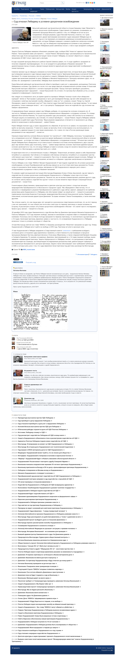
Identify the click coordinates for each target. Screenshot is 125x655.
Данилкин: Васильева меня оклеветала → (33, 592)
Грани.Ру (15, 16)
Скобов (16, 9)
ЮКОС (38, 16)
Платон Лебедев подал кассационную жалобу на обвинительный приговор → (46, 604)
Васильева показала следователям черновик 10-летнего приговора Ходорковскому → (50, 464)
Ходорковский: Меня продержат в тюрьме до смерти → (39, 627)
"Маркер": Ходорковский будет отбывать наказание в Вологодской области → (47, 458)
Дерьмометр (106, 9)
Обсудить (94, 254)
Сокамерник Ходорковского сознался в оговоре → (36, 525)
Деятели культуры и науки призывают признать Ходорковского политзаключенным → (50, 636)
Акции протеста (75, 10)
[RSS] (90, 2)
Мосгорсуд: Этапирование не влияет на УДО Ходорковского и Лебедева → (46, 444)
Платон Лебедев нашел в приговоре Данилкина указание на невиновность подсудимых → (51, 552)
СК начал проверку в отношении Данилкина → (35, 482)
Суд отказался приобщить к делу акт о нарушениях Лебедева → (42, 424)
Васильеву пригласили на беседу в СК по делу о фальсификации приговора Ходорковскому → (53, 467)
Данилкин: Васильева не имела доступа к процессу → (38, 558)
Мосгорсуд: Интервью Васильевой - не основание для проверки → (42, 531)
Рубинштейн (50, 9)
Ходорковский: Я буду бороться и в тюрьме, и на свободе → (40, 601)
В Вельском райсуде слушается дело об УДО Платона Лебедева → (43, 429)
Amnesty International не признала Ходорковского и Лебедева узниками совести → (49, 514)
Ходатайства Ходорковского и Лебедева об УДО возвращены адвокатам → (46, 485)
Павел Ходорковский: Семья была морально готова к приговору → (43, 616)
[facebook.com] (86, 2)
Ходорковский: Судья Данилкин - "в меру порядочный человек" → (42, 511)
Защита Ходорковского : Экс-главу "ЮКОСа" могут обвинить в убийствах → (46, 607)
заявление (66, 230)
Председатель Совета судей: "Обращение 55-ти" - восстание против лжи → (46, 549)
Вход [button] (109, 2)
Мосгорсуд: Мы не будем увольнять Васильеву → (36, 590)
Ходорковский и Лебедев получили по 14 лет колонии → (39, 622)
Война (68, 9)
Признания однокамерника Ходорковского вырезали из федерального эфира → (47, 496)
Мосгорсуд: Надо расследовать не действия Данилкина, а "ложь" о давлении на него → (50, 517)
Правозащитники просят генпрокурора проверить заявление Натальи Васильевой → (49, 587)
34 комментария (82, 254)
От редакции (33, 10)
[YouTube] (92, 2)
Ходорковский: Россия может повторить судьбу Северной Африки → (44, 461)
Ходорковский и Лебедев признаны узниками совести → (39, 502)
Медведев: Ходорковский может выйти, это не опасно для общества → (44, 453)
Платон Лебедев (52, 18)
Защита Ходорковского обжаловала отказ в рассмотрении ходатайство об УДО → (48, 438)
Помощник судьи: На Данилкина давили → (33, 595)
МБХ (24, 249)
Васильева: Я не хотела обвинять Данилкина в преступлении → (41, 572)
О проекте (16, 648)
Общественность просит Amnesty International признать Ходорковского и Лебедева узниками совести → (57, 543)
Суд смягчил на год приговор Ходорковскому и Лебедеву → (40, 505)
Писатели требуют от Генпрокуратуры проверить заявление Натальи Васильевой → (49, 581)
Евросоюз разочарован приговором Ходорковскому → (38, 499)
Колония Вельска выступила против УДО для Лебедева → (39, 426)
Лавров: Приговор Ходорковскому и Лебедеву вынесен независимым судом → (47, 610)
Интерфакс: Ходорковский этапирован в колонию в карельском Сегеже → (45, 456)
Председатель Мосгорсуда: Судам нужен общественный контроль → (44, 537)
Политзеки (24, 18)
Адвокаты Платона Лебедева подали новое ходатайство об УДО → (43, 441)
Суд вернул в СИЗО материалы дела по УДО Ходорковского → (41, 450)
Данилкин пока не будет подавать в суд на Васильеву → (38, 575)
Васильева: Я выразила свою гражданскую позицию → (38, 566)
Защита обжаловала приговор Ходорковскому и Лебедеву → (41, 613)
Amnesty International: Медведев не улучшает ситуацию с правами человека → (47, 528)
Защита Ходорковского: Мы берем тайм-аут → (35, 584)
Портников (25, 9)
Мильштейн (60, 9)
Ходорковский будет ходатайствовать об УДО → (36, 493)
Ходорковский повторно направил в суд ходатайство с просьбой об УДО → (46, 479)
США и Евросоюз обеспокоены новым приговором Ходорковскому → (44, 619)
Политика (23, 16)
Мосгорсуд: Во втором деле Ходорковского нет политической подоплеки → (46, 447)
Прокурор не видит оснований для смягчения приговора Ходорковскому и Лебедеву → (50, 508)
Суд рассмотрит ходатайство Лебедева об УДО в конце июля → (42, 435)
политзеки (31, 249)
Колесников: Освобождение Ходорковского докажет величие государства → (47, 488)
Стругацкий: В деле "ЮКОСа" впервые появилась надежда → (41, 569)
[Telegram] (94, 2)
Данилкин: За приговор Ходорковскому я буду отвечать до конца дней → (45, 560)
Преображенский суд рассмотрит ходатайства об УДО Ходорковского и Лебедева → (49, 476)
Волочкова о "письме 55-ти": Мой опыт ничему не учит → (39, 546)
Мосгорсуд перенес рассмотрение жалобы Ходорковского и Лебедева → (45, 523)
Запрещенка (88, 9)
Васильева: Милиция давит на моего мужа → (34, 578)
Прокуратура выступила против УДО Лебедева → (36, 418)
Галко (42, 9)
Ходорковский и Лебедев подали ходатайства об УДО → (39, 491)
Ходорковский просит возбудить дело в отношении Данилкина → (42, 520)
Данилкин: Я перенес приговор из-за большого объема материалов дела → (46, 555)
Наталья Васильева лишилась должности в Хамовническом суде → (43, 540)
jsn (112, 650)
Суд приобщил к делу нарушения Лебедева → (35, 421)
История (97, 9)
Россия (31, 16)
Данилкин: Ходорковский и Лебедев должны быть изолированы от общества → (48, 625)
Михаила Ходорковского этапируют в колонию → (36, 473)
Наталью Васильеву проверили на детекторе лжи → (37, 563)
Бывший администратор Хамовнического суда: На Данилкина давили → (44, 534)
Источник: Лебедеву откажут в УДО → (32, 432)
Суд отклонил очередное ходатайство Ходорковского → (39, 633)
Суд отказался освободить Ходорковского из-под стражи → (40, 630)
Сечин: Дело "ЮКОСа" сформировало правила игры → (38, 598)
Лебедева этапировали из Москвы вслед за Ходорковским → (41, 470)
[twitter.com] (88, 2)
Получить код (31, 262)
